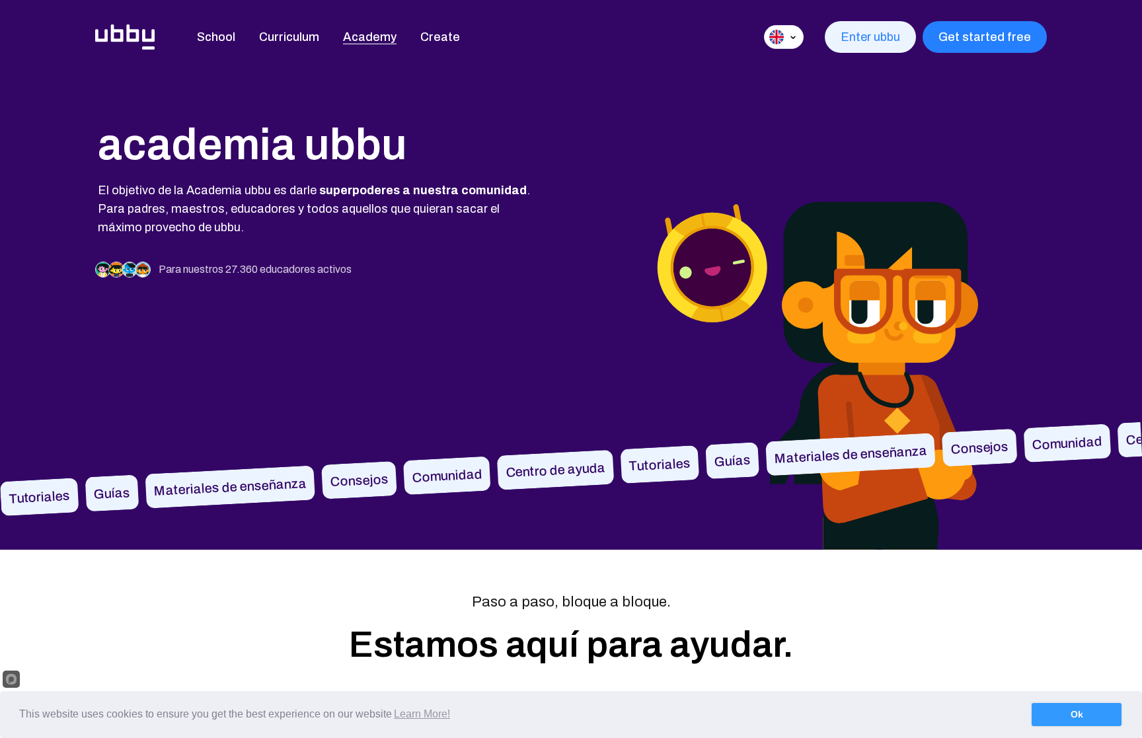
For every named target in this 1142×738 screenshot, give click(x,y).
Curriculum (289, 37)
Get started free (984, 37)
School (216, 37)
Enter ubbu (870, 37)
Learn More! (422, 714)
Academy (370, 37)
